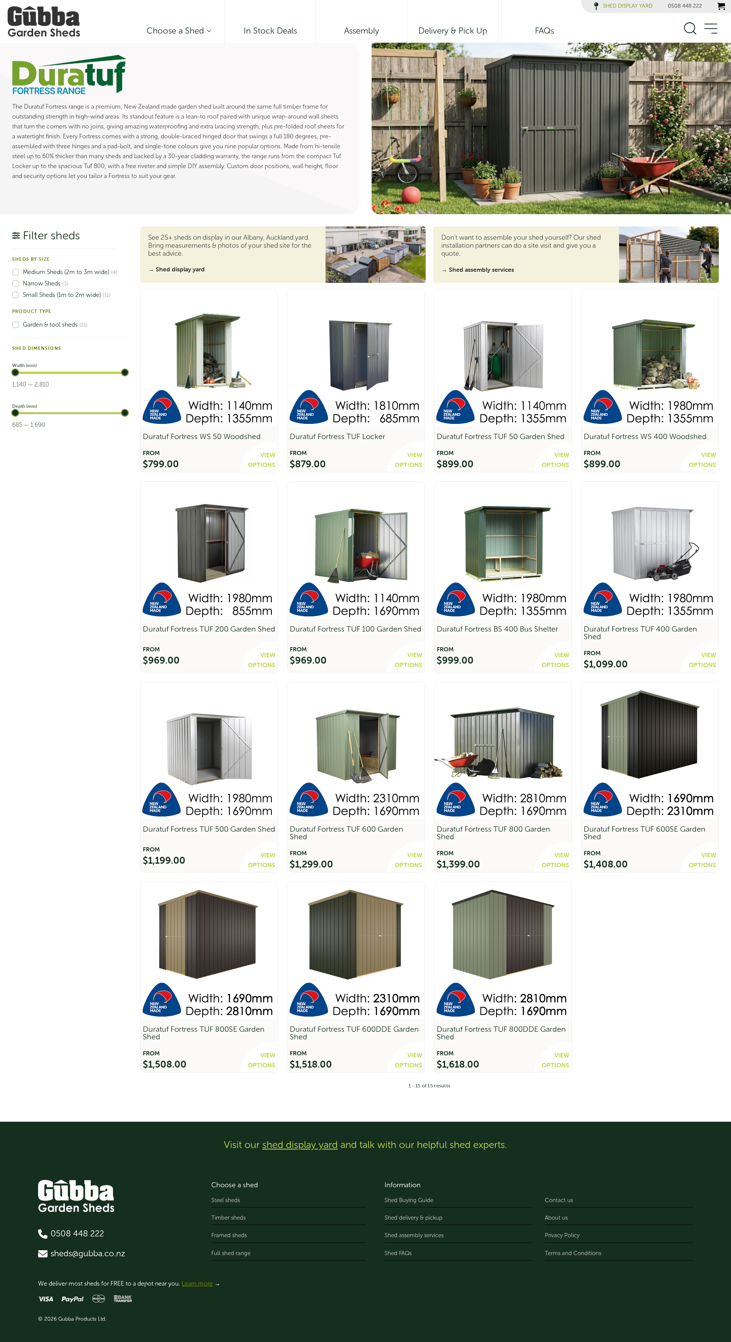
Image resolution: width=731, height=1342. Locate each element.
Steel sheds (225, 1200)
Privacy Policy (562, 1235)
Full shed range (231, 1253)
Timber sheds (228, 1218)
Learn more (197, 1283)
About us (556, 1218)
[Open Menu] (710, 29)
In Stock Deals (270, 31)
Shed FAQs (398, 1253)
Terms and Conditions (573, 1253)
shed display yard (300, 1144)
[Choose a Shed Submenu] (207, 31)
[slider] (15, 372)
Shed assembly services (414, 1235)
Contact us (559, 1200)
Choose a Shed (175, 31)
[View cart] (721, 6)
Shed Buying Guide (409, 1200)
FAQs (544, 31)
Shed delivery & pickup (413, 1218)
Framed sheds (229, 1235)
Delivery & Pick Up (452, 31)
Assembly (361, 31)
